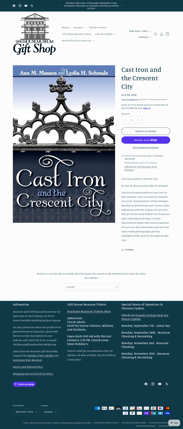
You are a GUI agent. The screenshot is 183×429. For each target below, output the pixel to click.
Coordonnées (164, 426)
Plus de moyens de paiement (146, 147)
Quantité (125, 114)
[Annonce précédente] (61, 6)
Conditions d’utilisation (159, 423)
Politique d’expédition (145, 426)
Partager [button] (129, 249)
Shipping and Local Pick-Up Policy (33, 373)
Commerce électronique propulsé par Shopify (71, 423)
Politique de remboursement (106, 423)
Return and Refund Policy (28, 366)
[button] (79, 27)
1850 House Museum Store (40, 423)
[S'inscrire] (116, 287)
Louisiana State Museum (27, 359)
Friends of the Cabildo (40, 355)
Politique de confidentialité (134, 423)
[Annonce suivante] (122, 6)
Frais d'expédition (129, 99)
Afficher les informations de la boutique (141, 168)
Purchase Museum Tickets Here (89, 311)
